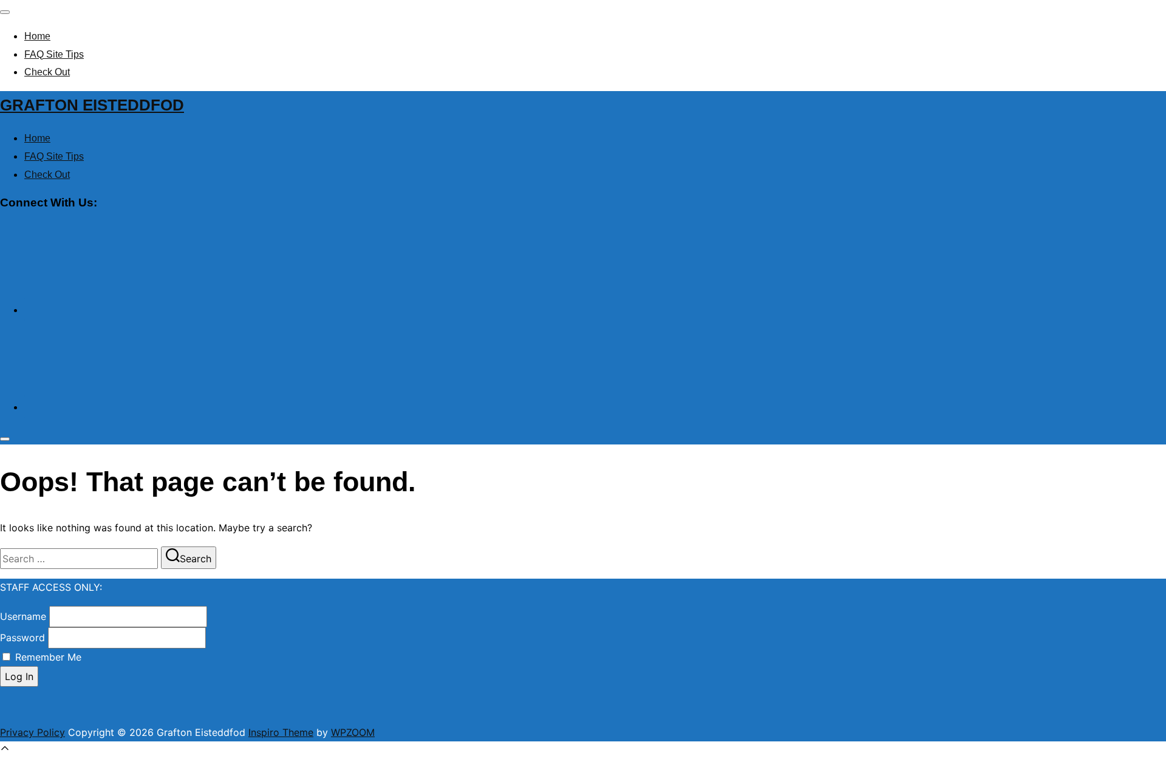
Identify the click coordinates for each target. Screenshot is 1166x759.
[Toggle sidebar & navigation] (5, 439)
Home (37, 36)
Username (23, 616)
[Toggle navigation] (5, 12)
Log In (19, 676)
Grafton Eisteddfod (92, 105)
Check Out (47, 72)
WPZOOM (353, 732)
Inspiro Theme (280, 732)
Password (22, 637)
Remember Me (48, 657)
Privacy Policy (32, 732)
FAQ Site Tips (54, 54)
